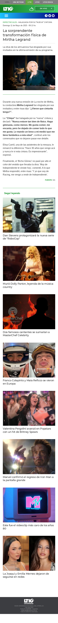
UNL (7, 2)
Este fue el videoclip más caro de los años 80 (28, 527)
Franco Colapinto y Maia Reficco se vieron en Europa (28, 382)
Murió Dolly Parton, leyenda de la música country (28, 285)
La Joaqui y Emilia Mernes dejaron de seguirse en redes (26, 575)
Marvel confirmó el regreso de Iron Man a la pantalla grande (28, 479)
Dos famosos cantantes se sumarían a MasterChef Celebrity (26, 334)
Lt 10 (8, 8)
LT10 (29, 2)
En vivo (43, 8)
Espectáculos (10, 22)
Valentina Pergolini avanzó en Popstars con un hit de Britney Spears (27, 430)
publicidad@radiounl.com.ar (29, 610)
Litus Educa (48, 2)
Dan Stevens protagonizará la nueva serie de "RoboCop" (28, 237)
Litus (37, 2)
